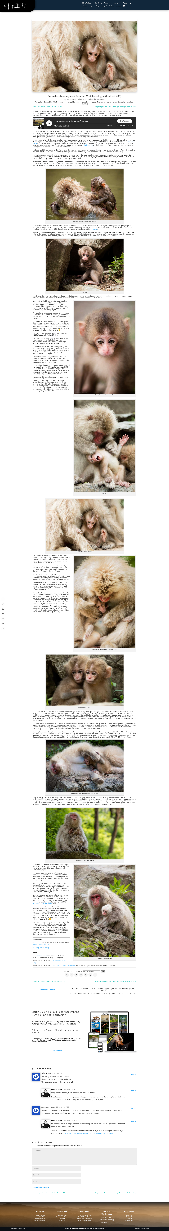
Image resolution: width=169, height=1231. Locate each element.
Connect (116, 3)
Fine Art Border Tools (84, 1217)
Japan (61, 102)
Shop (90, 6)
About (125, 3)
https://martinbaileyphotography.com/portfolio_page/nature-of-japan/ (88, 1133)
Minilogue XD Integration (84, 1218)
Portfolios (98, 3)
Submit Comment (41, 1187)
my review (93, 229)
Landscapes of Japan (62, 1217)
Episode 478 (88, 145)
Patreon (106, 3)
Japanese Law (129, 1220)
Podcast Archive (40, 1217)
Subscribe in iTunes (40, 956)
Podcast (91, 99)
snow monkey (112, 102)
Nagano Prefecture (98, 102)
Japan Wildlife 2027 (106, 1222)
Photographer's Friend (84, 1215)
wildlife (84, 104)
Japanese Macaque (72, 102)
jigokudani (85, 102)
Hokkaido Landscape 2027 (106, 1221)
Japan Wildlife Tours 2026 (107, 1219)
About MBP (129, 1215)
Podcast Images (40, 1218)
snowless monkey (126, 102)
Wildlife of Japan (62, 1215)
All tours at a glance (106, 1217)
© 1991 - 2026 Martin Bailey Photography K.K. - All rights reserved (84, 1228)
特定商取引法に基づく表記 (18, 1228)
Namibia (62, 1218)
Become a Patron (47, 990)
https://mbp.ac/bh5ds (41, 944)
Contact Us (129, 1217)
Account (119, 6)
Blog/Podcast (86, 3)
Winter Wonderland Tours (42, 904)
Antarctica (62, 1220)
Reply (133, 1074)
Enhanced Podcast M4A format (63, 966)
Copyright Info (129, 1218)
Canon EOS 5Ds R (51, 102)
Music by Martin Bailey (41, 947)
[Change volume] (68, 126)
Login (98, 6)
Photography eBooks (84, 1220)
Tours (85, 6)
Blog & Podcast (40, 1215)
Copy (103, 972)
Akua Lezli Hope (47, 1107)
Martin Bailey (71, 99)
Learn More (57, 1050)
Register (111, 6)
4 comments (100, 99)
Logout (104, 6)
